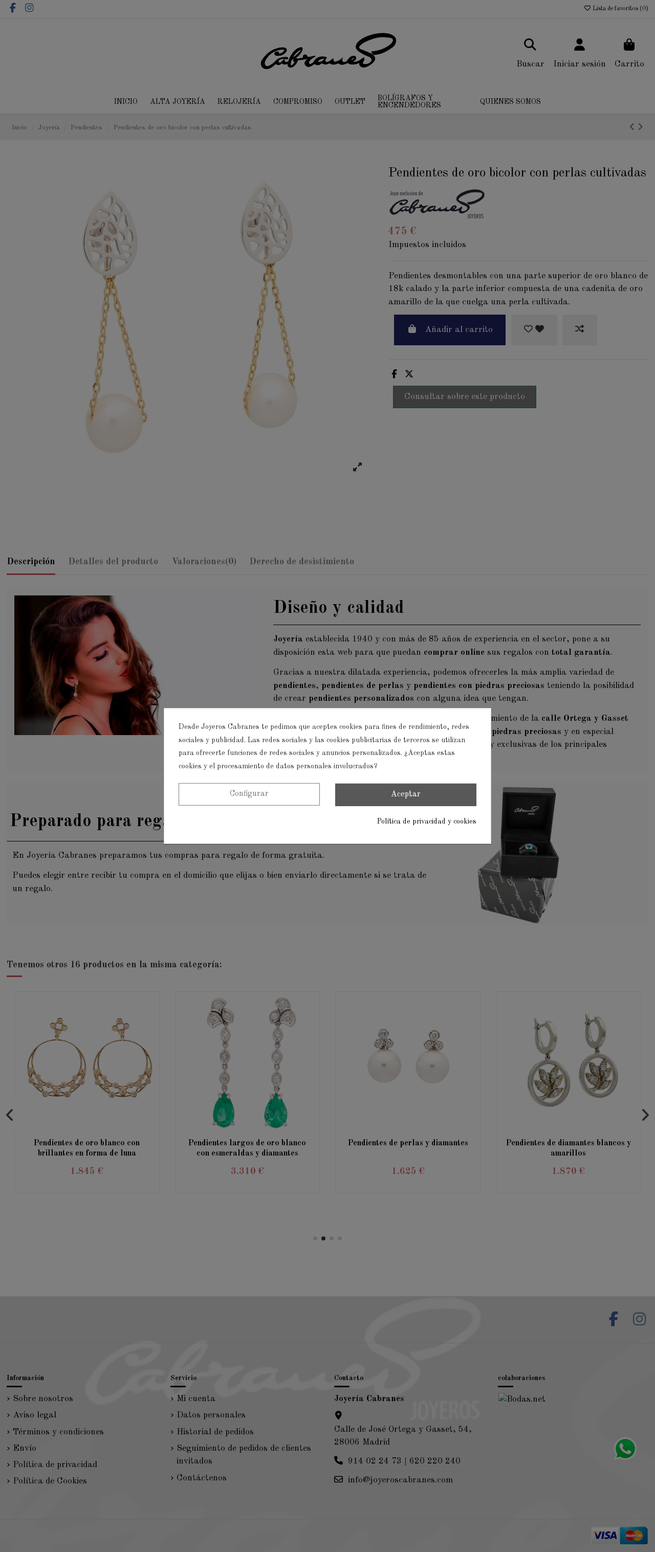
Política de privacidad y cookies (426, 821)
